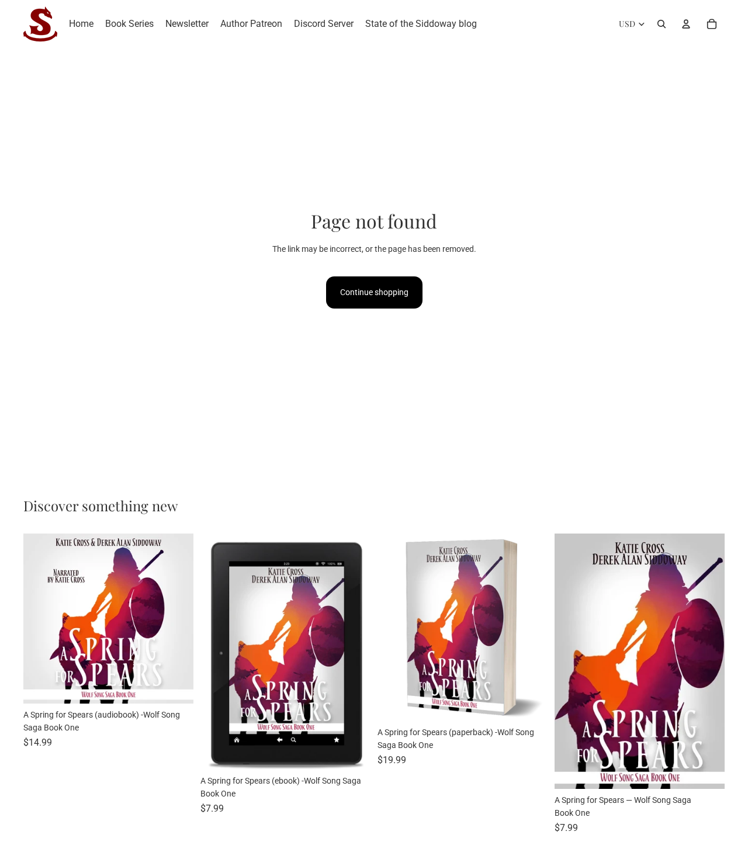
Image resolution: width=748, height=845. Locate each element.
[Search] (661, 24)
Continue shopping (374, 292)
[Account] (686, 24)
